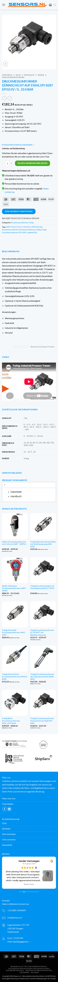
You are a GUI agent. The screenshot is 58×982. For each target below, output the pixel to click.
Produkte (29, 75)
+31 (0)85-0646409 (16, 910)
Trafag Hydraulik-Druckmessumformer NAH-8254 (13, 632)
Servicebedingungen (40, 978)
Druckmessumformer (13, 77)
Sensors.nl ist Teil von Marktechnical (29, 966)
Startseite (7, 75)
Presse (41, 75)
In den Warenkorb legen (32, 163)
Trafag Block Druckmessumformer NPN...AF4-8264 (11, 720)
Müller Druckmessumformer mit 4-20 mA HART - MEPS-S (14, 543)
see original (40, 880)
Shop (18, 75)
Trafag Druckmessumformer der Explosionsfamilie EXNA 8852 (42, 676)
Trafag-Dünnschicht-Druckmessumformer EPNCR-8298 (15, 676)
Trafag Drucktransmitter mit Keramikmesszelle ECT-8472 (42, 587)
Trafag (31, 222)
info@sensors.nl (14, 917)
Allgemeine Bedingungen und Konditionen (29, 968)
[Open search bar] (55, 5)
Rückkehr (24, 972)
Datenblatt (16, 492)
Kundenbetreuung (15, 970)
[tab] (29, 485)
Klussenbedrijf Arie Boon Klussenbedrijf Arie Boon (31, 861)
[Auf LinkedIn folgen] (9, 809)
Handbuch (16, 496)
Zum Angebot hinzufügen (19, 211)
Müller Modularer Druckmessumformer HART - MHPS (14, 588)
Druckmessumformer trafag (30, 230)
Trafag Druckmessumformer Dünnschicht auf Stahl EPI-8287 (42, 720)
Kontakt (35, 972)
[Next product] (4, 98)
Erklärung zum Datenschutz (19, 978)
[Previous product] (10, 98)
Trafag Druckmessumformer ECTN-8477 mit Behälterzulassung (42, 632)
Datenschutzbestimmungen (39, 970)
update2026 (32, 232)
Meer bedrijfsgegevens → (19, 941)
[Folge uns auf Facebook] (4, 809)
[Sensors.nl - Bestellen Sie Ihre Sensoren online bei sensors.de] (27, 5)
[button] (3, 4)
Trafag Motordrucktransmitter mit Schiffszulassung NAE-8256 (43, 544)
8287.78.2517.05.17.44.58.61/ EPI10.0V (22, 227)
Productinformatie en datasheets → (18, 144)
